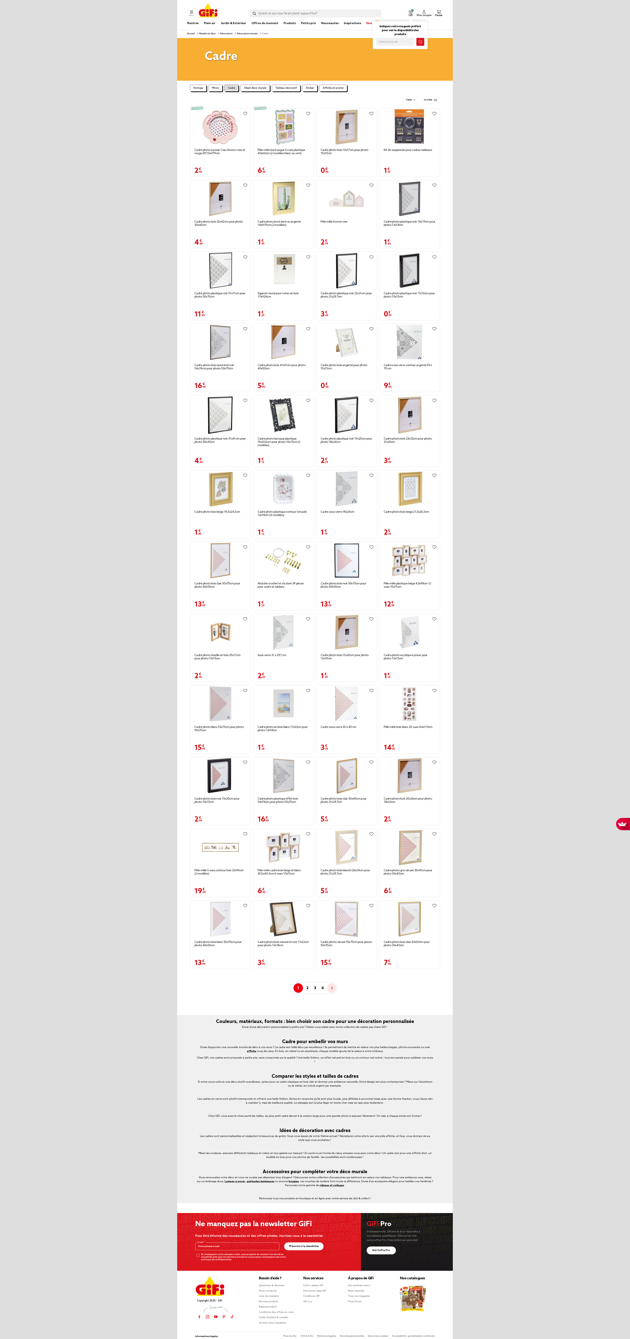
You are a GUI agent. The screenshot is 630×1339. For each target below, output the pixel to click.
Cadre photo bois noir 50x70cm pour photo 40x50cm (343, 585)
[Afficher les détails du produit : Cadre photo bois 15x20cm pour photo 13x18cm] (347, 632)
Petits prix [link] (308, 23)
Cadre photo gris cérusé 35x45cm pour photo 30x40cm (408, 872)
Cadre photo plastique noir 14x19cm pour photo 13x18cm (409, 223)
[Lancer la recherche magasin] (420, 42)
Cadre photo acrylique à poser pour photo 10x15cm (406, 657)
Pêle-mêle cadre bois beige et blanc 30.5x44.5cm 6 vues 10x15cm (279, 872)
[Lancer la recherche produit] (254, 13)
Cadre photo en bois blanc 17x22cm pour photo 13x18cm (283, 728)
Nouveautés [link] (330, 23)
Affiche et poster (333, 88)
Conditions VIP (311, 1296)
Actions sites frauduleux (272, 1322)
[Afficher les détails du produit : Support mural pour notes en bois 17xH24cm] (284, 270)
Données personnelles (352, 1336)
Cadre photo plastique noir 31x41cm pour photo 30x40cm (220, 440)
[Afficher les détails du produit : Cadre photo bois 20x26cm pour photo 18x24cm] (410, 775)
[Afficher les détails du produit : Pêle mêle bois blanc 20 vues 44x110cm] (410, 704)
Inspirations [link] (352, 23)
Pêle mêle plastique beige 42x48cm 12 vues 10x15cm (407, 585)
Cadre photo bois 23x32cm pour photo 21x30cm (408, 440)
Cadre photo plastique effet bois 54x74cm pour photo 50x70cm (278, 800)
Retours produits (268, 1301)
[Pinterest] (224, 1316)
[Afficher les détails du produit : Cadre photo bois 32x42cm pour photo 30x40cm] (220, 198)
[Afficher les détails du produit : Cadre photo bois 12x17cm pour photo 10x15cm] (347, 127)
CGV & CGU (307, 1336)
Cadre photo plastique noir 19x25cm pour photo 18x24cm (346, 440)
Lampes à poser (235, 1181)
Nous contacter (268, 1290)
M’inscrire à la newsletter (304, 1246)
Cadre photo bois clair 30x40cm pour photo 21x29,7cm (344, 800)
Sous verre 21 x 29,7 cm (272, 655)
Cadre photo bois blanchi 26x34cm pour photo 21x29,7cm (345, 872)
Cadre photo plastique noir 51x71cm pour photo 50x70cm (220, 295)
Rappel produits (268, 1306)
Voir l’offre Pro (381, 1250)
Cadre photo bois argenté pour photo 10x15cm (344, 367)
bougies (294, 1181)
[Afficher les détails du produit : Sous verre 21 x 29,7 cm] (284, 632)
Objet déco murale (255, 88)
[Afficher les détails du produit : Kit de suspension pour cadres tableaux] (410, 127)
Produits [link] (290, 23)
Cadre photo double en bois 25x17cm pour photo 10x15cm (217, 657)
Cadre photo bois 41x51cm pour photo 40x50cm (282, 367)
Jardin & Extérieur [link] (233, 23)
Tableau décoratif (286, 88)
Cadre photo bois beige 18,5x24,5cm (217, 512)
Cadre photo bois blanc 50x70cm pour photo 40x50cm (218, 943)
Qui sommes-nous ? (359, 1285)
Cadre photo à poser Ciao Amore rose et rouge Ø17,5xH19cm (219, 151)
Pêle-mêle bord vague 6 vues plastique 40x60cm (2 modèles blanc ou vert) (281, 151)
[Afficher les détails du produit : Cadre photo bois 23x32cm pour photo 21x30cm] (410, 414)
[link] (289, 28)
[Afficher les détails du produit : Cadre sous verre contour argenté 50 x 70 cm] (410, 342)
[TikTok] (232, 1316)
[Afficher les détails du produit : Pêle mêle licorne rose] (347, 198)
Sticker (310, 88)
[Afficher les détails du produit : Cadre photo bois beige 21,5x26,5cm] (410, 488)
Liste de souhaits (269, 1296)
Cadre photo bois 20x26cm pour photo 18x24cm (408, 800)
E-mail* (201, 1242)
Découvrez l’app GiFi (314, 1290)
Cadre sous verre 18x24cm (337, 512)
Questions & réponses (271, 1285)
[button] (411, 13)
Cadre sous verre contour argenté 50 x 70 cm (408, 367)
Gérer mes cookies (378, 1336)
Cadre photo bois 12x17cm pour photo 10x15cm (344, 151)
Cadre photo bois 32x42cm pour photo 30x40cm (218, 223)
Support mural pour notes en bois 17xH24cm (278, 295)
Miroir (215, 88)
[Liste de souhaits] (245, 113)
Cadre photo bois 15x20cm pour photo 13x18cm (345, 657)
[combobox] (315, 13)
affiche (251, 1051)
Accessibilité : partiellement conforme (413, 1336)
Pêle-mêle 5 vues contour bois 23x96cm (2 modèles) (219, 872)
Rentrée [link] (193, 23)
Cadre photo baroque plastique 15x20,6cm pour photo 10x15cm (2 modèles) (279, 442)
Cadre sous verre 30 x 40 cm (338, 727)
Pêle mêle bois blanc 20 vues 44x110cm (408, 727)
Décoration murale (247, 33)
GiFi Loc (307, 1301)
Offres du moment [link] (265, 23)
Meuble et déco (207, 33)
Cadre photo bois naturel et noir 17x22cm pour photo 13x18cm (283, 943)
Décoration (226, 33)
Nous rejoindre (356, 1290)
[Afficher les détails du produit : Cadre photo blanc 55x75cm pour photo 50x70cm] (220, 704)
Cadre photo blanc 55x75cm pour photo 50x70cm (219, 728)
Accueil (191, 33)
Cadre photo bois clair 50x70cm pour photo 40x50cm (217, 585)
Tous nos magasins (359, 1296)
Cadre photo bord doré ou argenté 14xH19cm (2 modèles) (279, 223)
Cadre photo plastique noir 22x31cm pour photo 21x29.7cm (346, 295)
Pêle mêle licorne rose (334, 221)
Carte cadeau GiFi (313, 1285)
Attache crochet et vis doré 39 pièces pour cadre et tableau (281, 585)
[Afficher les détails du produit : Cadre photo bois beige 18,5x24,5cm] (220, 488)
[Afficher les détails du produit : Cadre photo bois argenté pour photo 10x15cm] (347, 342)
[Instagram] (207, 1316)
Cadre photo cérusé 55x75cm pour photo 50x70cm (346, 943)
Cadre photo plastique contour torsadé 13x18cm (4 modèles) (282, 513)
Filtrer (428, 100)
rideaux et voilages (332, 1185)
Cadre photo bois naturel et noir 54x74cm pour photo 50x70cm (214, 367)
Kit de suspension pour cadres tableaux (408, 150)
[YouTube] (215, 1316)
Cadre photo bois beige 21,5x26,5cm (406, 512)
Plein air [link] (209, 23)
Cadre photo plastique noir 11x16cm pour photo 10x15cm (409, 295)
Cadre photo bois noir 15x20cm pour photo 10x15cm (217, 800)
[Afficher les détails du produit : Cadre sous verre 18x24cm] (347, 488)
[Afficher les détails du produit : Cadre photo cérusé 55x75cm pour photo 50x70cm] (347, 919)
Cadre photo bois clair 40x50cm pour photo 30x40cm (407, 943)
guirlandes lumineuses (260, 1181)
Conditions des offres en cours (276, 1312)
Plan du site (290, 1336)
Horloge (198, 88)
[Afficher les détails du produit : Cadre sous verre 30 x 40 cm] (347, 704)
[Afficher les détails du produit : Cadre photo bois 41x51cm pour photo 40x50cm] (284, 342)
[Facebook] (199, 1316)
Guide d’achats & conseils (273, 1317)
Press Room (355, 1301)
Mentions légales (326, 1336)
